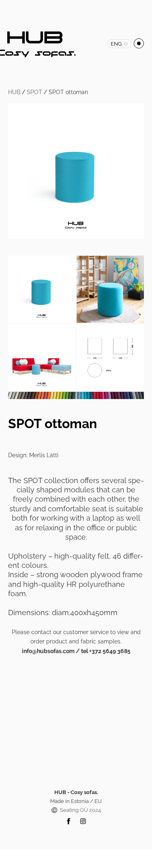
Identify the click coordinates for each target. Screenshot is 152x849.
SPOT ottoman (68, 92)
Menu (139, 43)
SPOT (34, 92)
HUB (14, 92)
